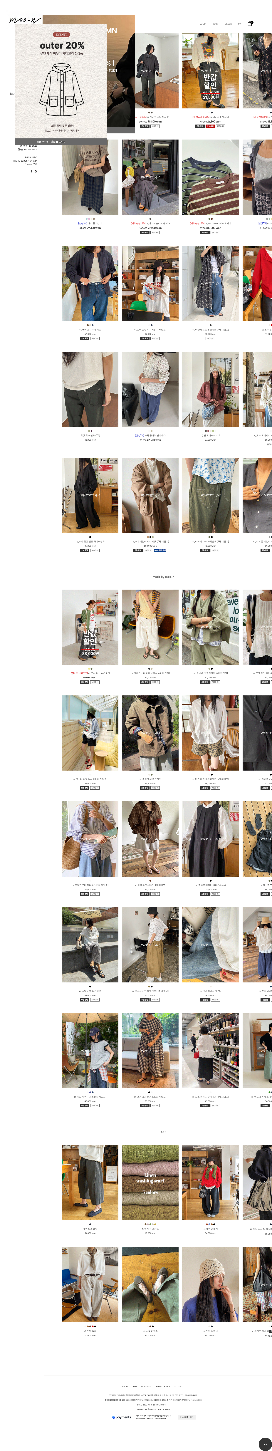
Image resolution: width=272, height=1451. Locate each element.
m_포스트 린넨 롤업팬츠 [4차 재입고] (150, 991)
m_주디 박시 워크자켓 (150, 779)
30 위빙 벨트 (90, 1331)
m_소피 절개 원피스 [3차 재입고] (150, 1097)
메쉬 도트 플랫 (90, 1228)
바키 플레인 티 (90, 223)
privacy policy (163, 1386)
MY (239, 23)
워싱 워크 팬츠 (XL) (90, 435)
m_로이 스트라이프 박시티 (210, 223)
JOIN (215, 23)
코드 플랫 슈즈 (150, 1331)
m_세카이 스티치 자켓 (150, 117)
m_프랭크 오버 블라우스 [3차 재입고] (90, 885)
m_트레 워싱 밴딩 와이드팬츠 (90, 541)
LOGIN (203, 23)
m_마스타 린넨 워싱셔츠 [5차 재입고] (210, 779)
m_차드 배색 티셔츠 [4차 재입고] (90, 1097)
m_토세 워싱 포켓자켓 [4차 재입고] (211, 673)
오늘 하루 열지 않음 (46, 141)
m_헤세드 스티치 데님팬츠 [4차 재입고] (150, 673)
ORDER (228, 23)
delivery (178, 1386)
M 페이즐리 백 (211, 1228)
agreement (146, 1386)
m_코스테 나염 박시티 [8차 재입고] (90, 779)
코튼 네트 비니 (210, 1331)
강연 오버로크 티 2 (211, 435)
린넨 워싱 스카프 (150, 1228)
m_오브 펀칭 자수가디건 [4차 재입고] (210, 1097)
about (125, 1386)
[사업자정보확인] (195, 1400)
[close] (61, 141)
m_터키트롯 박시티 (210, 117)
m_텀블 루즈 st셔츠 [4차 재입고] (150, 885)
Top (265, 1444)
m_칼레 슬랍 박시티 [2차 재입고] (150, 329)
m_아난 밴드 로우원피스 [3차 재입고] (210, 329)
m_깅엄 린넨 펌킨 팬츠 (90, 991)
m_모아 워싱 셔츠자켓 (90, 673)
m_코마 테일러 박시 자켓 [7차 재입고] (150, 541)
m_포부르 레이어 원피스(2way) (211, 885)
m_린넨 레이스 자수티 (210, 991)
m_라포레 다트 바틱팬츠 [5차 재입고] (210, 541)
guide (135, 1386)
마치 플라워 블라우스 (150, 435)
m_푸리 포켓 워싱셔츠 (90, 329)
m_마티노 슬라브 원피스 (150, 223)
